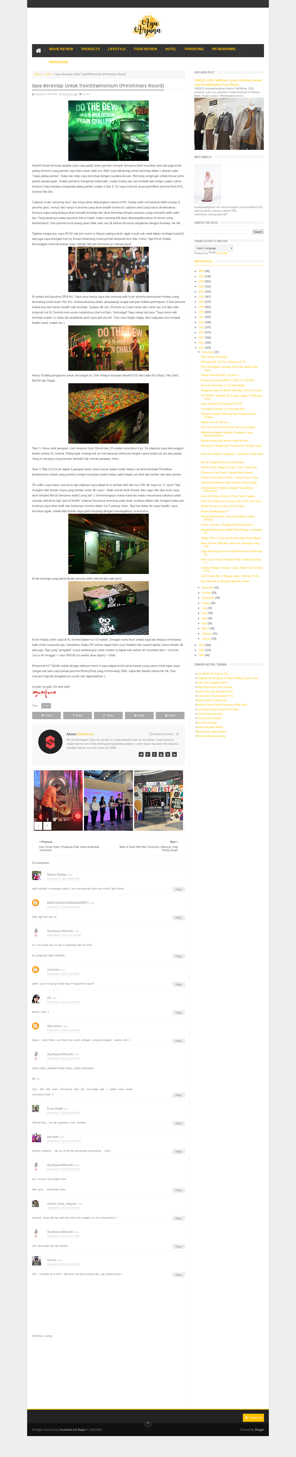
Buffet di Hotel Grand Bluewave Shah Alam (222, 704)
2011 (202, 347)
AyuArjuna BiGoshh (60, 931)
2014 (202, 332)
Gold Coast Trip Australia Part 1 (215, 691)
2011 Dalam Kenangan (214, 356)
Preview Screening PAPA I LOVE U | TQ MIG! (228, 380)
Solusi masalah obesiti (210, 727)
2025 (202, 276)
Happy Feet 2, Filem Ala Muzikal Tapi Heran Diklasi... (232, 538)
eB (49, 997)
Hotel (170, 49)
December (208, 352)
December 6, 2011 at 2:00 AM (63, 1169)
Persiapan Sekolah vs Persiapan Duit (222, 408)
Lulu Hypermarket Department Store (218, 709)
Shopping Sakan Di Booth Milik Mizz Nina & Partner (231, 390)
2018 (202, 312)
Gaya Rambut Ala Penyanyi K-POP (221, 403)
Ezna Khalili (54, 1108)
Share (78, 715)
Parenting (194, 49)
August (206, 603)
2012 (202, 342)
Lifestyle (117, 49)
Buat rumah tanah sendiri (211, 731)
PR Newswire (224, 49)
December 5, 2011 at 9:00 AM (63, 907)
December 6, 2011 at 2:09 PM (63, 1207)
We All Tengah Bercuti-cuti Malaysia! (222, 462)
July (204, 608)
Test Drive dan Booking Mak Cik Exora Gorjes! (228, 427)
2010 (202, 645)
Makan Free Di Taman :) (215, 422)
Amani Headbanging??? (215, 511)
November (208, 587)
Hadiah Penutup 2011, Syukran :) (220, 375)
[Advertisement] (108, 1371)
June (205, 613)
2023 (202, 286)
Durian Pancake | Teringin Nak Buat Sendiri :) (227, 524)
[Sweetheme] (141, 754)
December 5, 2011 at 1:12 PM (63, 973)
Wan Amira (54, 1026)
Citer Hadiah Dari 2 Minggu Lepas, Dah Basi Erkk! (230, 576)
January (207, 638)
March (206, 628)
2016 (202, 322)
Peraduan (58, 62)
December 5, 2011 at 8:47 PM (63, 1112)
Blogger (259, 1429)
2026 (202, 271)
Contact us (255, 1417)
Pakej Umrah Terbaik (209, 718)
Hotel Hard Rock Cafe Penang (214, 687)
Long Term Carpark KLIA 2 (212, 682)
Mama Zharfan (56, 874)
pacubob (52, 1136)
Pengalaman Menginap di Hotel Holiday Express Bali (227, 678)
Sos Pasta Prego (207, 722)
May (205, 618)
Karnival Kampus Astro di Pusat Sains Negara (228, 496)
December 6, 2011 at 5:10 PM (63, 1264)
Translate (221, 253)
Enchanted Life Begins (73, 1429)
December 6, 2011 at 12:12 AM (64, 1141)
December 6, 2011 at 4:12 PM (63, 1236)
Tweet (48, 715)
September (208, 597)
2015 (202, 327)
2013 (202, 337)
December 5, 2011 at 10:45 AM (64, 935)
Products (90, 49)
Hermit (51, 1260)
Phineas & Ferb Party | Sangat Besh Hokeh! (227, 472)
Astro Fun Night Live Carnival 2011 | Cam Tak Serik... (232, 501)
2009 (202, 650)
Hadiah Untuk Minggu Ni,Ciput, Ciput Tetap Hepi (229, 467)
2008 (202, 655)
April (205, 623)
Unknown (53, 969)
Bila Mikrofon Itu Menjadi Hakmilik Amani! (225, 581)
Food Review (145, 49)
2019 (202, 307)
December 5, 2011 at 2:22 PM (63, 1058)
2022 (202, 291)
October (207, 592)
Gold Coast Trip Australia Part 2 (215, 695)
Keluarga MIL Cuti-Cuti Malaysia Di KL (223, 361)
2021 (202, 296)
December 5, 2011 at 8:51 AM (63, 878)
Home (37, 74)
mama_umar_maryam (62, 1203)
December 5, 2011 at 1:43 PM (63, 1030)
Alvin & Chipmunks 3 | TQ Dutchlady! (223, 385)
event (48, 74)
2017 (202, 317)
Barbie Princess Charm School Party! (223, 506)
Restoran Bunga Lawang (211, 735)
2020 (202, 301)
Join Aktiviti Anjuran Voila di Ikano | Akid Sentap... (230, 482)
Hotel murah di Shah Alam (212, 700)
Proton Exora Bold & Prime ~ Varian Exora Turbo (229, 477)
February (207, 633)
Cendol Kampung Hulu (210, 713)
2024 (202, 281)
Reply (178, 889)
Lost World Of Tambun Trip (212, 673)
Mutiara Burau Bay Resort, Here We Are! (224, 440)
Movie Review (61, 49)
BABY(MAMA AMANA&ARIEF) (68, 902)
